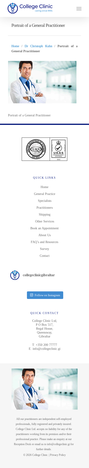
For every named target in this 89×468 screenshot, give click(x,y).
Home (15, 46)
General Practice (44, 194)
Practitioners (45, 207)
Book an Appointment (44, 228)
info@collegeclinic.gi (46, 348)
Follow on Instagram (47, 295)
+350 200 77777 (46, 345)
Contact (45, 255)
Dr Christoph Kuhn (38, 46)
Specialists (44, 201)
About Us (44, 235)
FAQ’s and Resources (44, 242)
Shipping (44, 214)
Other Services (44, 221)
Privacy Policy (58, 455)
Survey (44, 249)
